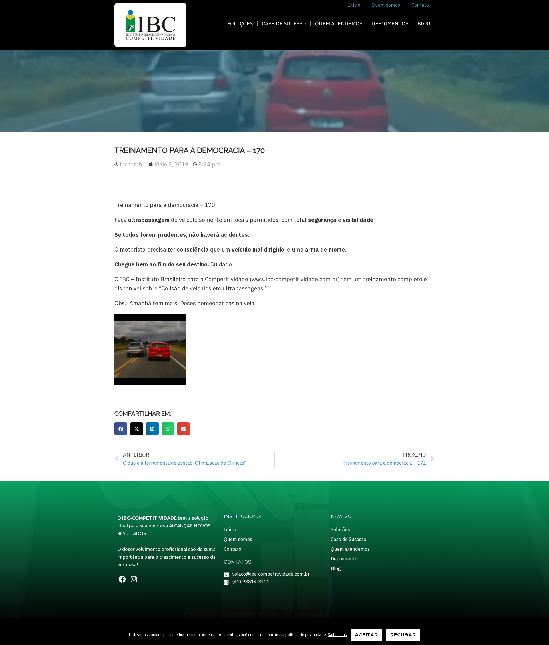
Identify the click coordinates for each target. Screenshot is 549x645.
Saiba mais (337, 634)
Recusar (403, 634)
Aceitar (366, 634)
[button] (120, 428)
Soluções (240, 23)
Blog (423, 23)
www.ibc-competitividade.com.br (295, 279)
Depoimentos (389, 23)
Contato (232, 549)
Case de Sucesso (284, 23)
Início (230, 529)
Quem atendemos (338, 23)
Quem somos (238, 539)
